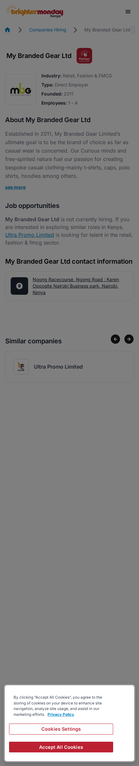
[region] (69, 723)
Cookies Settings (61, 729)
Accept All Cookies (61, 747)
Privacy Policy (61, 714)
